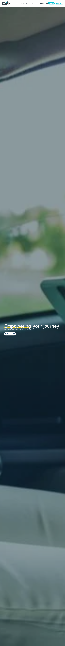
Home (17, 3)
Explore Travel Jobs (24, 3)
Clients (36, 3)
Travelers (31, 3)
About (47, 3)
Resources (42, 3)
